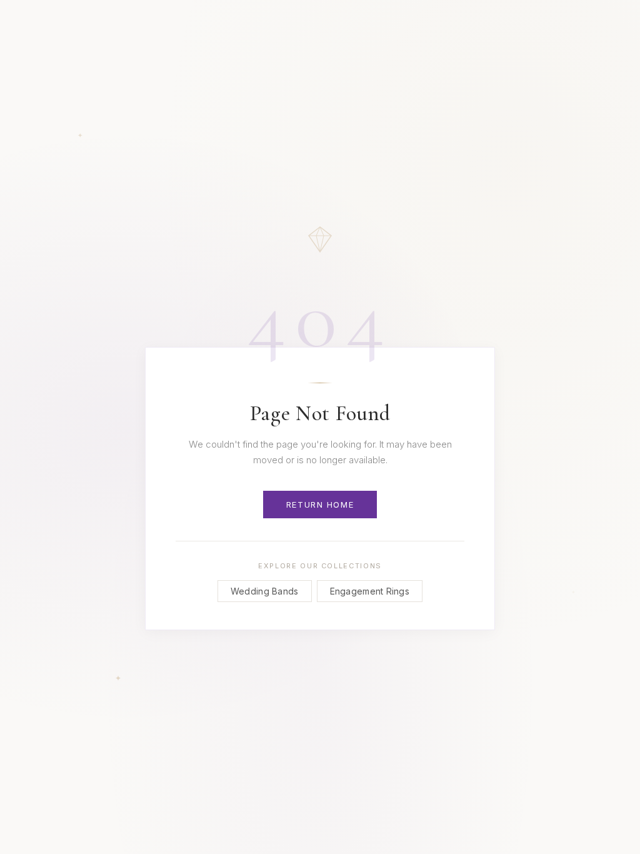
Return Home (320, 505)
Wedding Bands (265, 591)
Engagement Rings (369, 591)
